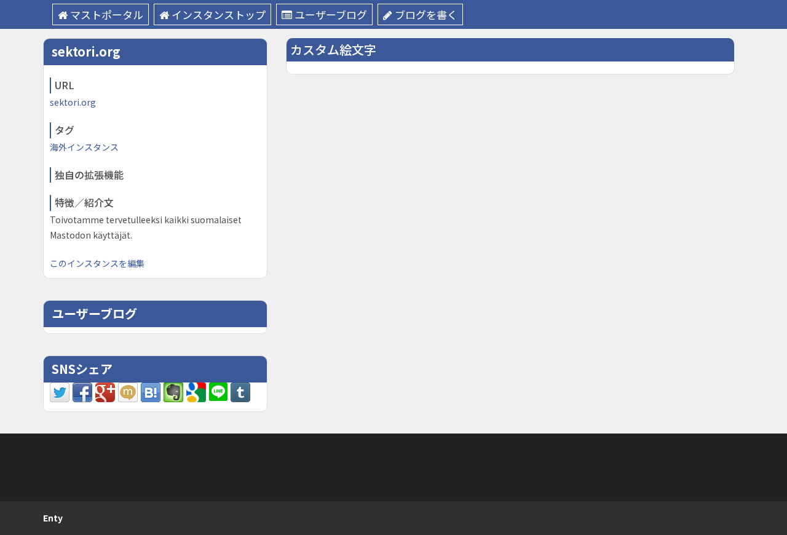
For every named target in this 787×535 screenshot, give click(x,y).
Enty (53, 518)
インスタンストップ (219, 14)
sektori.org (73, 102)
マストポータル (106, 14)
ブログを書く (426, 14)
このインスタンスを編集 (97, 263)
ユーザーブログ (331, 14)
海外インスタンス (84, 147)
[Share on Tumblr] (240, 390)
